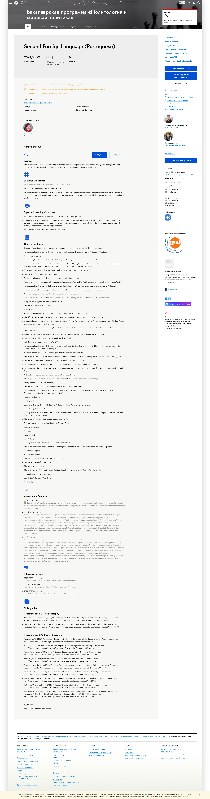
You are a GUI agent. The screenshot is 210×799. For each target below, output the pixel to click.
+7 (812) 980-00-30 (179, 198)
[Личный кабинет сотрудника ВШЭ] (194, 2)
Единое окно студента (181, 160)
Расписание (171, 106)
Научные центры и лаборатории (100, 752)
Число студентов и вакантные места (180, 97)
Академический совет (175, 109)
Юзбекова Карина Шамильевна (175, 145)
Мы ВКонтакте (173, 290)
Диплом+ (56, 773)
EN (184, 2)
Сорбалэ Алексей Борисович (175, 128)
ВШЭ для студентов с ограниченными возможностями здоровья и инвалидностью (30, 776)
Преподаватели (173, 94)
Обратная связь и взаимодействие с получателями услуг (66, 783)
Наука (92, 746)
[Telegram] (169, 299)
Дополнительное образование (64, 776)
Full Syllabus (99, 155)
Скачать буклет (181, 83)
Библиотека (129, 749)
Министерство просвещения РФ (172, 755)
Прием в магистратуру (61, 770)
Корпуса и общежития (25, 767)
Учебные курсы (172, 91)
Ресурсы (129, 746)
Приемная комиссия (181, 68)
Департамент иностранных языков (38, 102)
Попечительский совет (25, 764)
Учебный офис (170, 153)
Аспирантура (57, 779)
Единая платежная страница (27, 785)
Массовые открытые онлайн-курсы (173, 758)
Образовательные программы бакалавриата (57, 736)
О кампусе (22, 746)
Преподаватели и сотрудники (27, 761)
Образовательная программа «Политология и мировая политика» (133, 736)
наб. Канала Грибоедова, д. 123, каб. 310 (179, 175)
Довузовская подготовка (62, 760)
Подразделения (22, 758)
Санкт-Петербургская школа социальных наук (91, 736)
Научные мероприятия (97, 749)
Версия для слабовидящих (26, 782)
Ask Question (117, 155)
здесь (145, 794)
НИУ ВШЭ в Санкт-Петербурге (28, 736)
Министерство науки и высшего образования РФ (172, 750)
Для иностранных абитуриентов (181, 76)
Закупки (19, 771)
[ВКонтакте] (166, 299)
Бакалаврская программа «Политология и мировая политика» (77, 14)
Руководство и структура (26, 755)
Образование (59, 746)
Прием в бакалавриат (60, 767)
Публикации (129, 752)
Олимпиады (57, 764)
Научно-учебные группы (97, 755)
